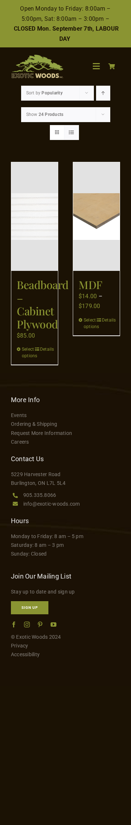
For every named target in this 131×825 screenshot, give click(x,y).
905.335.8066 (39, 495)
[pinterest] (40, 624)
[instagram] (27, 624)
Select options (28, 352)
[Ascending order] (103, 93)
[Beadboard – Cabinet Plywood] (34, 216)
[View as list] (71, 132)
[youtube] (53, 624)
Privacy (19, 646)
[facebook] (14, 624)
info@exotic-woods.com (51, 504)
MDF (90, 284)
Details (46, 349)
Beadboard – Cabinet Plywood (43, 304)
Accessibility (25, 654)
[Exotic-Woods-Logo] (37, 57)
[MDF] (96, 216)
